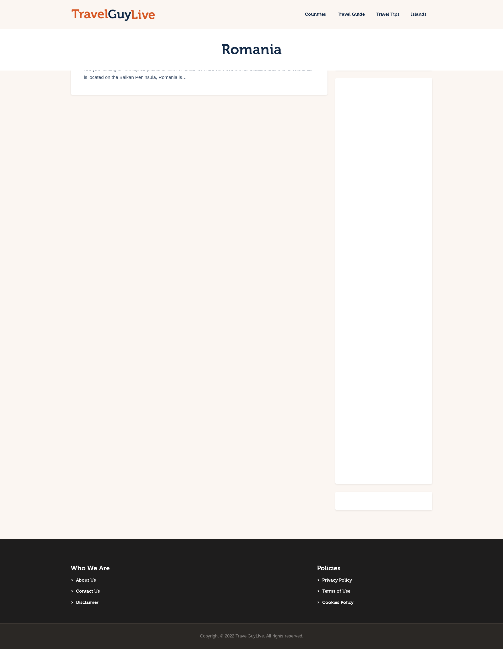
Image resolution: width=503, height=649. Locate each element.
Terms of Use (336, 591)
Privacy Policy (337, 580)
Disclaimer (87, 602)
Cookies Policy (337, 602)
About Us (86, 580)
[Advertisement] (384, 281)
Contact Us (88, 591)
